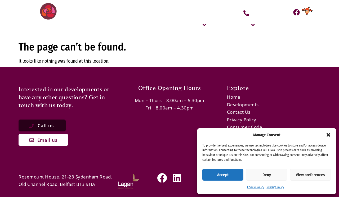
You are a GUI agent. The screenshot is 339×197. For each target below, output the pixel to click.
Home (164, 24)
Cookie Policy (255, 187)
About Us (189, 24)
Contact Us (275, 24)
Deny (266, 174)
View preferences (310, 174)
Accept (223, 174)
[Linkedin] (177, 178)
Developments (231, 24)
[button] (328, 135)
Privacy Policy (275, 187)
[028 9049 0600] (246, 13)
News (303, 24)
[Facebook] (296, 12)
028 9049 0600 (270, 12)
